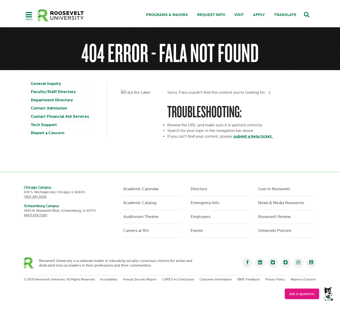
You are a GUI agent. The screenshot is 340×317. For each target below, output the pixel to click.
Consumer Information (216, 279)
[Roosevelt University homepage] (31, 262)
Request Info (211, 15)
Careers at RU (136, 230)
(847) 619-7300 (35, 215)
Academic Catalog (139, 203)
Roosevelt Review (274, 216)
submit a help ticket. (253, 136)
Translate (285, 15)
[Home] (61, 15)
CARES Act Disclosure (178, 279)
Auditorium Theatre (141, 216)
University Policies (274, 230)
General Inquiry (46, 83)
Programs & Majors (167, 15)
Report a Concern (48, 133)
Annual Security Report (140, 279)
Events (197, 230)
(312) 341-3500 (35, 197)
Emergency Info (205, 203)
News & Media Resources (281, 203)
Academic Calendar (141, 189)
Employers (200, 216)
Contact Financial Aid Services (60, 116)
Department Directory (52, 100)
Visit (239, 15)
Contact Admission (49, 108)
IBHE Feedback (248, 279)
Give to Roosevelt (274, 189)
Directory (199, 189)
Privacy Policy (275, 279)
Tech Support (44, 124)
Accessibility (108, 279)
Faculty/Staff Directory (53, 91)
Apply (259, 15)
